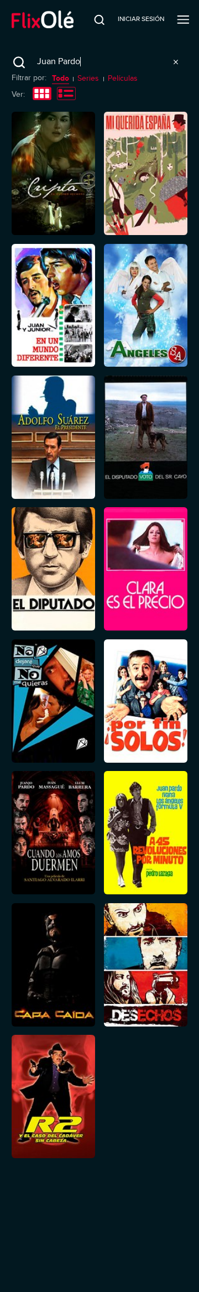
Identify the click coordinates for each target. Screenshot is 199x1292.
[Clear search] (175, 62)
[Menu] (183, 19)
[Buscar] (92, 19)
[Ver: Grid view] (42, 94)
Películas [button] (123, 78)
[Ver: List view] (66, 94)
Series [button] (88, 78)
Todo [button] (60, 78)
